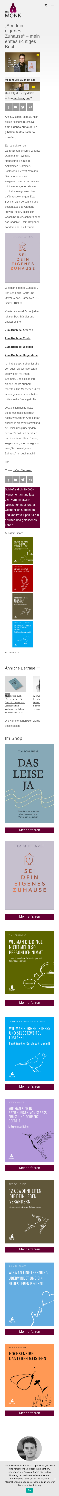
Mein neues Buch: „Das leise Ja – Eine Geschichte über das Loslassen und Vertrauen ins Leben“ (15, 702)
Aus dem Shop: (14, 533)
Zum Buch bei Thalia (17, 338)
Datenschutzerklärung (29, 1485)
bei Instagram (21, 98)
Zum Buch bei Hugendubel (21, 355)
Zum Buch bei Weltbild (19, 346)
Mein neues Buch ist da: (20, 79)
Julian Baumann (22, 470)
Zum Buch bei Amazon (19, 330)
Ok (29, 1490)
